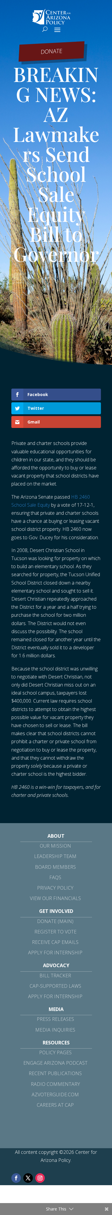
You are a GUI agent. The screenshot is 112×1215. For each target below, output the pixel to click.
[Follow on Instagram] (40, 1178)
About (56, 836)
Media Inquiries (55, 1030)
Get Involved (56, 911)
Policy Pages (55, 1052)
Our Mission (55, 846)
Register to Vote (55, 931)
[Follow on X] (28, 1178)
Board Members (55, 867)
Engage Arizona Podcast (55, 1063)
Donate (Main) (55, 921)
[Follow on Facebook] (16, 1178)
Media (56, 1009)
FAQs (55, 877)
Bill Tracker (55, 975)
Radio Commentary (55, 1084)
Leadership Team (55, 856)
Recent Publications (55, 1073)
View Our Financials (55, 898)
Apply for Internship (55, 952)
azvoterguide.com (55, 1094)
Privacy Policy (55, 888)
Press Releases (55, 1019)
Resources (56, 1042)
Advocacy (56, 965)
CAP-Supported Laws (55, 986)
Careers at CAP (55, 1105)
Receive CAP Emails (55, 942)
